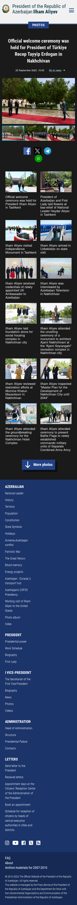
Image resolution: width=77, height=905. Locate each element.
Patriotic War (12, 551)
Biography (11, 655)
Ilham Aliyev (45, 12)
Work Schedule (13, 648)
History (9, 500)
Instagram (7, 843)
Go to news (55, 70)
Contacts (10, 748)
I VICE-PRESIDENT (18, 673)
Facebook (23, 843)
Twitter (31, 843)
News (8, 697)
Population (11, 513)
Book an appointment (17, 804)
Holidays (10, 533)
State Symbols (13, 527)
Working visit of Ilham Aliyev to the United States (17, 605)
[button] (72, 101)
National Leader (14, 493)
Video (8, 624)
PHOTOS (38, 25)
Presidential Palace (16, 741)
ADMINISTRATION (18, 722)
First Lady (11, 661)
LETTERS (11, 759)
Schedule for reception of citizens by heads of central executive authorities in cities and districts (19, 820)
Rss (38, 843)
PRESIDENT (13, 635)
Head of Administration (18, 728)
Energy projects (14, 572)
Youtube (15, 843)
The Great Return (15, 558)
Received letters (14, 777)
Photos (9, 704)
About (9, 863)
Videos (9, 710)
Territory (10, 506)
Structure (10, 735)
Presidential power (16, 641)
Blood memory (13, 565)
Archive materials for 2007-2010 (26, 868)
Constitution (12, 520)
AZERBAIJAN (14, 487)
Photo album (12, 617)
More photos (43, 464)
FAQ (7, 858)
